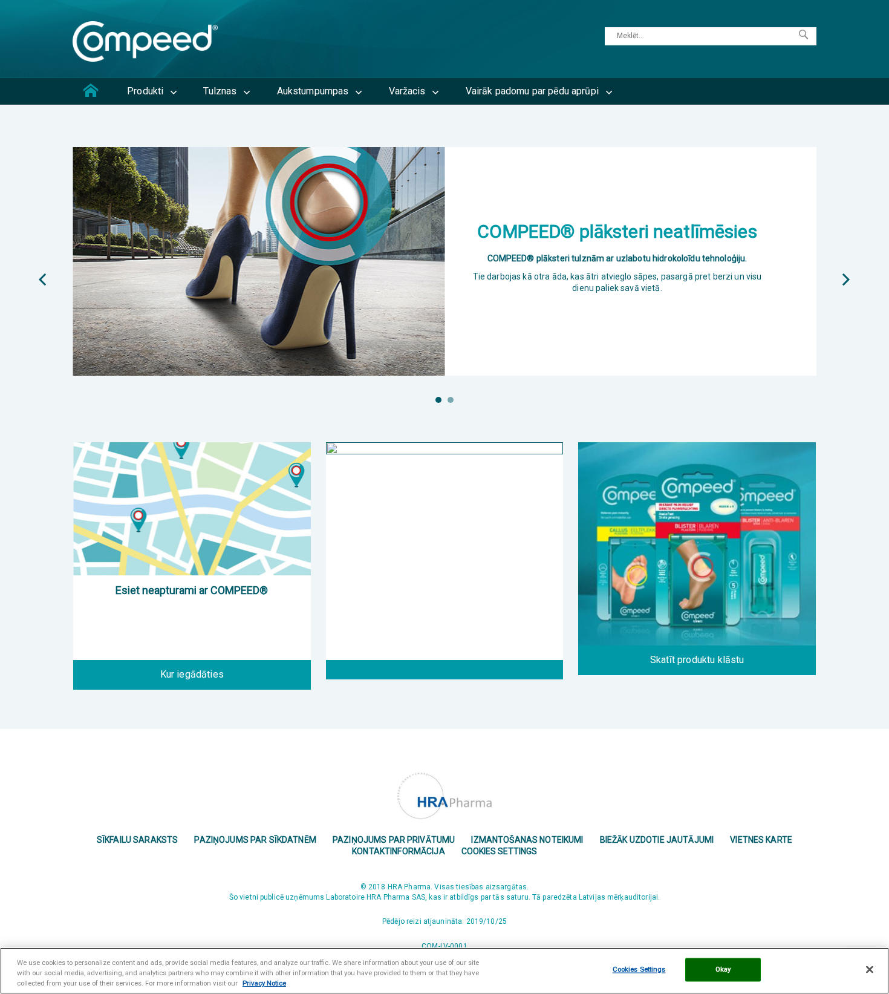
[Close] (869, 969)
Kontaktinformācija (398, 851)
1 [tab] (438, 400)
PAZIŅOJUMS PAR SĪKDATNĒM (255, 840)
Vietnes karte (761, 840)
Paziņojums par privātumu (394, 840)
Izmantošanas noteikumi (527, 840)
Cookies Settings (499, 851)
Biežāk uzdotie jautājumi (657, 840)
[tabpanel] (444, 261)
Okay (723, 969)
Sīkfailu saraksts (137, 840)
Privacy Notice (264, 983)
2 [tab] (451, 400)
